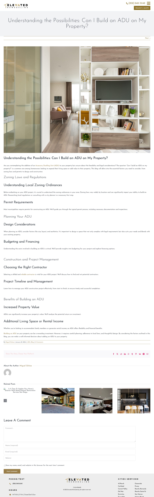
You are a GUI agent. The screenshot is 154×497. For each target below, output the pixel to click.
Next (147, 38)
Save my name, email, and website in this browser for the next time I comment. (35, 465)
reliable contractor (28, 274)
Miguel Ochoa (10, 342)
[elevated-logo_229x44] (16, 4)
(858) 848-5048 (137, 3)
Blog (32, 342)
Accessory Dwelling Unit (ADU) (47, 165)
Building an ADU (10, 333)
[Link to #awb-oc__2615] (148, 3)
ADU (28, 342)
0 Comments (39, 342)
